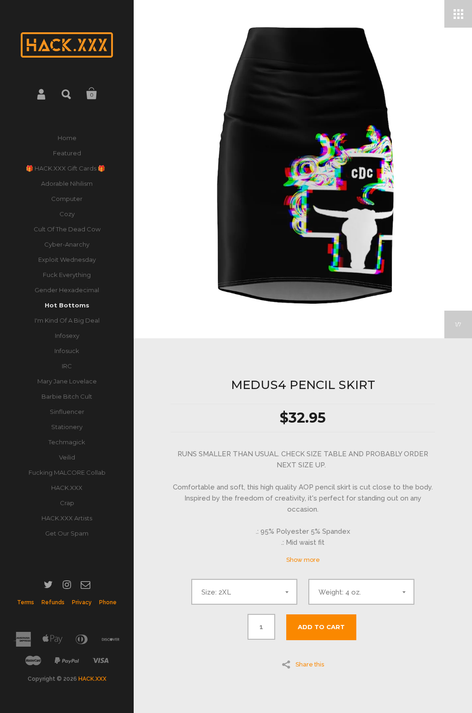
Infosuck (66, 350)
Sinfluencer (67, 411)
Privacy (82, 602)
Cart (91, 93)
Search (67, 93)
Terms (25, 602)
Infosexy (67, 335)
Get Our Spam (66, 533)
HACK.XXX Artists (66, 518)
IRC (67, 366)
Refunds (53, 602)
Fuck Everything (67, 274)
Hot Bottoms (67, 305)
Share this (309, 664)
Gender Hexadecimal (67, 290)
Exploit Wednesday (67, 259)
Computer (67, 198)
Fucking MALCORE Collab (67, 472)
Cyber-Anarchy (66, 244)
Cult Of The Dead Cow (67, 229)
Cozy (67, 214)
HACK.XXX (67, 487)
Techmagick (66, 442)
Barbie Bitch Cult (66, 396)
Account (42, 93)
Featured (67, 153)
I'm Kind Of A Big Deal (67, 320)
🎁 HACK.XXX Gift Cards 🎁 (67, 168)
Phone (108, 602)
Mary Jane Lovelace (67, 381)
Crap (67, 503)
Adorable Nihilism (67, 183)
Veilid (67, 457)
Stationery (67, 426)
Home (67, 137)
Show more (303, 560)
